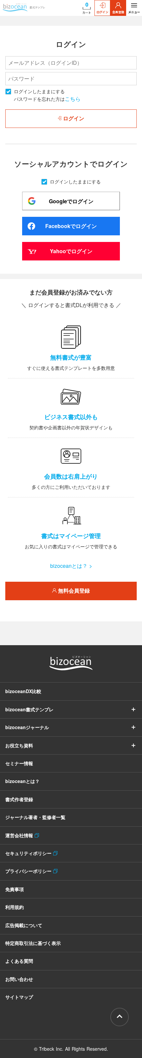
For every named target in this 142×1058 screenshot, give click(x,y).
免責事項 (14, 889)
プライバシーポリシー (29, 871)
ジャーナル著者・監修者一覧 (35, 817)
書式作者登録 (19, 799)
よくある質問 (19, 961)
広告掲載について (23, 925)
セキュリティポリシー (29, 853)
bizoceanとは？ (22, 781)
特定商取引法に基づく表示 (33, 943)
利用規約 (14, 907)
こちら (73, 98)
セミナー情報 (19, 763)
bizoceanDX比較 (23, 691)
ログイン (102, 12)
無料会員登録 (73, 591)
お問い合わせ (19, 979)
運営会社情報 (20, 835)
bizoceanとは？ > (71, 565)
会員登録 (118, 12)
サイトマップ (19, 997)
